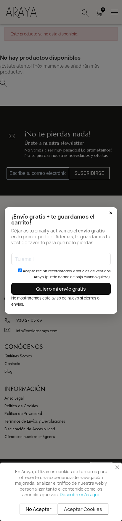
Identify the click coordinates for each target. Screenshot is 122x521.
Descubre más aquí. (80, 494)
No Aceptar (39, 509)
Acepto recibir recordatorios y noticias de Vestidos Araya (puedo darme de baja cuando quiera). (66, 273)
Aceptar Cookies (83, 509)
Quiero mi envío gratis (61, 289)
